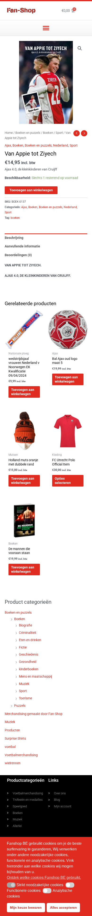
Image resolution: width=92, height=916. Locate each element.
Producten (12, 730)
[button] (46, 28)
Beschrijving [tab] (14, 238)
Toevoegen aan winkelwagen (31, 190)
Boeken (48, 132)
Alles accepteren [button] (63, 907)
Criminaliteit (27, 632)
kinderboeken (28, 669)
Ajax (8, 145)
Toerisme (25, 698)
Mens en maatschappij (35, 676)
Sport (59, 132)
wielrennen (13, 763)
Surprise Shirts (15, 738)
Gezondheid (27, 662)
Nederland (60, 145)
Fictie (23, 647)
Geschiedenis (28, 654)
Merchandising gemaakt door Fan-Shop (34, 714)
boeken (15, 217)
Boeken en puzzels (27, 132)
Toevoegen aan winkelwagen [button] (22, 392)
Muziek (24, 684)
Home (9, 132)
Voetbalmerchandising (21, 755)
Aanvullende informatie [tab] (22, 246)
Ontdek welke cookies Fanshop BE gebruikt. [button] (44, 878)
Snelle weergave (24, 345)
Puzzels (19, 705)
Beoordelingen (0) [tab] (18, 255)
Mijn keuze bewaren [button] (26, 907)
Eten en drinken (30, 640)
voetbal (10, 747)
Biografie (25, 625)
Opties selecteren (63, 481)
